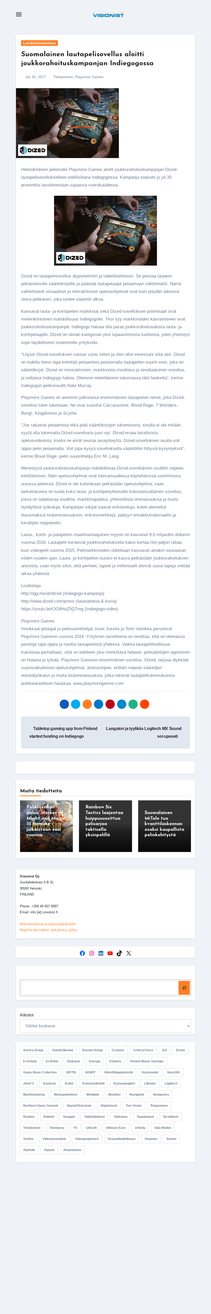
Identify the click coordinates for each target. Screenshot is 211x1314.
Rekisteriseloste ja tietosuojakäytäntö (48, 924)
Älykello (29, 1150)
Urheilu (140, 1128)
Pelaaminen (63, 77)
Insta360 (173, 1072)
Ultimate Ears (116, 1128)
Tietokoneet (31, 1128)
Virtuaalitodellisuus (122, 1139)
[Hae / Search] (184, 988)
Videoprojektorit (87, 1139)
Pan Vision (134, 1105)
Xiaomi (171, 1139)
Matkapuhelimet (65, 1094)
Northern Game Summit (40, 1105)
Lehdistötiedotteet (39, 43)
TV (75, 1128)
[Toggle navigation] (19, 14)
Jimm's (28, 1083)
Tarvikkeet (170, 1117)
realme (28, 1117)
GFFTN (71, 1072)
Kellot (69, 1083)
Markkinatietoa (34, 1094)
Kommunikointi (93, 1083)
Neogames (161, 1094)
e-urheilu (30, 1061)
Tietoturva (56, 1128)
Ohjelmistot (108, 1105)
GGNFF (90, 1072)
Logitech (171, 1083)
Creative (118, 1050)
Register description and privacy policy (48, 930)
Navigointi (136, 1094)
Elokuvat (73, 1061)
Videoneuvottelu (54, 1139)
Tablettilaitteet (94, 1117)
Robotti (48, 1117)
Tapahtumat (145, 1117)
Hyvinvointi (150, 1072)
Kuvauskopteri (124, 1083)
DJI (164, 1050)
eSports (115, 1061)
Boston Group (92, 1050)
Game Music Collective (40, 1072)
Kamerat (49, 1083)
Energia (94, 1061)
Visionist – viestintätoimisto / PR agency (107, 1209)
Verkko (28, 1139)
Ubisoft (91, 1128)
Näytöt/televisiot (79, 1105)
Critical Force (143, 1050)
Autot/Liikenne (62, 1050)
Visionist (151, 1139)
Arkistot (26, 1015)
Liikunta (150, 1083)
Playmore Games (89, 77)
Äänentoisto (72, 1150)
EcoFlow (52, 1061)
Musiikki (114, 1094)
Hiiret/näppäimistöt (118, 1072)
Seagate (69, 1117)
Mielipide (92, 1094)
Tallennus (121, 1117)
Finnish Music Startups (147, 1061)
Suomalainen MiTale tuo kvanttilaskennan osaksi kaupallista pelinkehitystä (164, 824)
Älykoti (49, 1150)
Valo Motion (162, 1128)
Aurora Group (33, 1050)
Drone (180, 1050)
